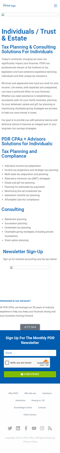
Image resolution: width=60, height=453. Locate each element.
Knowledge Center (23, 407)
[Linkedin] (18, 428)
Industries (20, 400)
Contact (42, 407)
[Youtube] (34, 428)
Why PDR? (13, 393)
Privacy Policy (30, 441)
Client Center (30, 414)
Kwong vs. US (38, 400)
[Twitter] (10, 428)
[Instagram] (42, 428)
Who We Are (30, 393)
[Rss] (50, 428)
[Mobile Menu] (55, 5)
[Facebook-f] (26, 428)
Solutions (47, 393)
